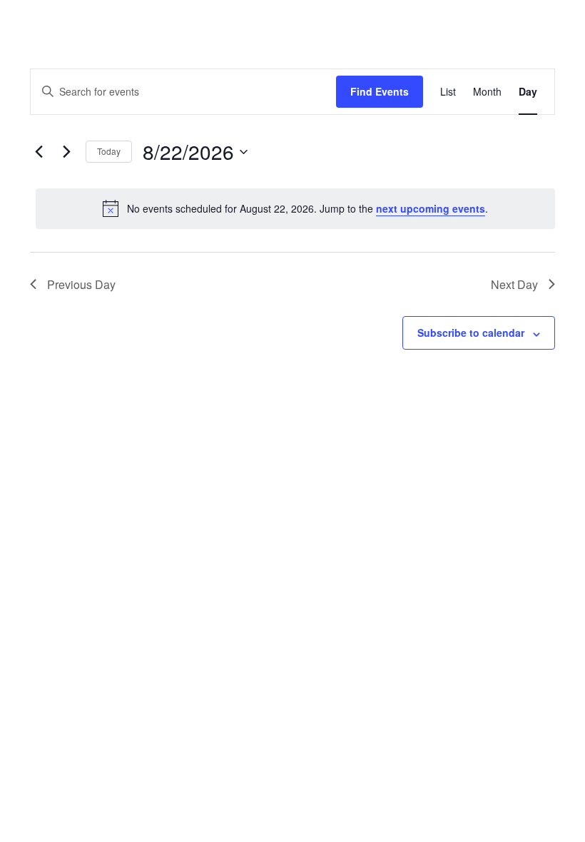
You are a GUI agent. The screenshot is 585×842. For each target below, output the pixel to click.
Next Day (514, 284)
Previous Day (81, 284)
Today (109, 151)
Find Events (379, 91)
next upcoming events (430, 208)
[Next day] (66, 152)
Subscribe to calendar (470, 332)
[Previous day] (38, 152)
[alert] (295, 208)
